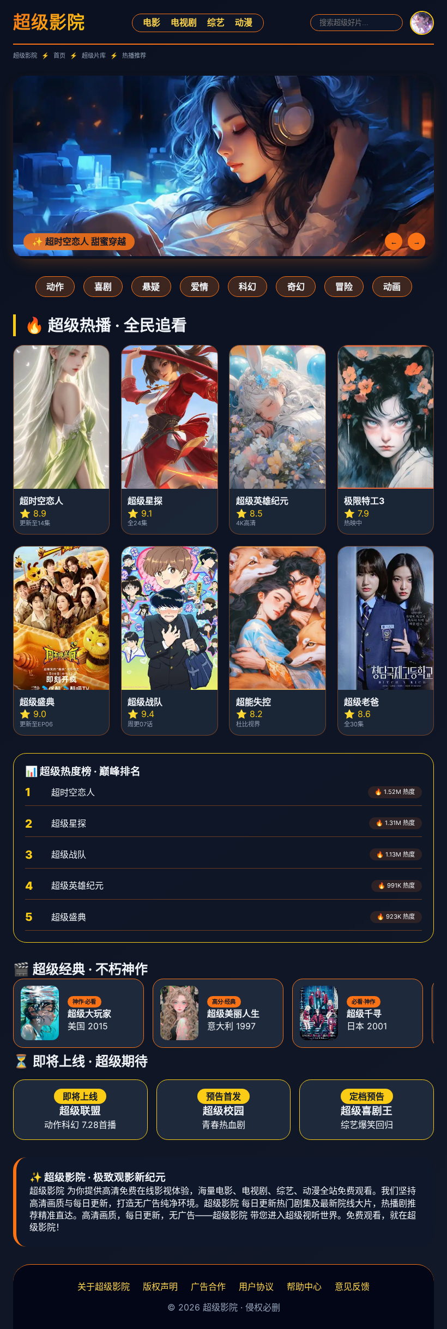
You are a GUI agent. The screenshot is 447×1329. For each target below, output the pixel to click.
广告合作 (208, 1286)
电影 (151, 22)
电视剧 (184, 22)
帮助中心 (304, 1286)
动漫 (243, 22)
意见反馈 (352, 1286)
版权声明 (160, 1286)
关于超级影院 (103, 1286)
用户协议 (256, 1286)
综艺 (216, 22)
